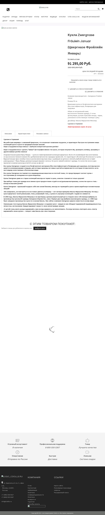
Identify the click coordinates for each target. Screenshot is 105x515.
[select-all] (39, 228)
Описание (8, 134)
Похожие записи (42, 134)
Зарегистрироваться (96, 2)
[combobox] (87, 8)
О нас (30, 486)
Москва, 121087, (8, 488)
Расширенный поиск (61, 492)
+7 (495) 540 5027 (8, 495)
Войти (82, 2)
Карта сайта (58, 486)
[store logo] (52, 9)
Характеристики (24, 134)
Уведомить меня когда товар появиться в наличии (85, 81)
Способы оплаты (34, 504)
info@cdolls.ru (7, 501)
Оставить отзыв (74, 59)
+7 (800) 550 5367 (8, 497)
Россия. (5, 490)
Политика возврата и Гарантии (32, 499)
